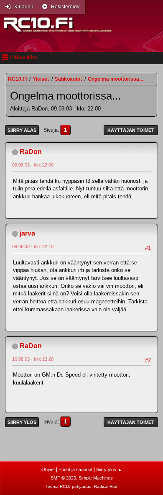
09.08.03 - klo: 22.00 (32, 164)
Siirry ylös (22, 422)
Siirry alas (22, 130)
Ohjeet (48, 469)
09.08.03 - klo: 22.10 (32, 246)
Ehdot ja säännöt (75, 469)
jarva (27, 233)
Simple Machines (96, 477)
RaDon (31, 151)
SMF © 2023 (63, 477)
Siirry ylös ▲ (109, 469)
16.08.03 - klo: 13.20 (32, 359)
